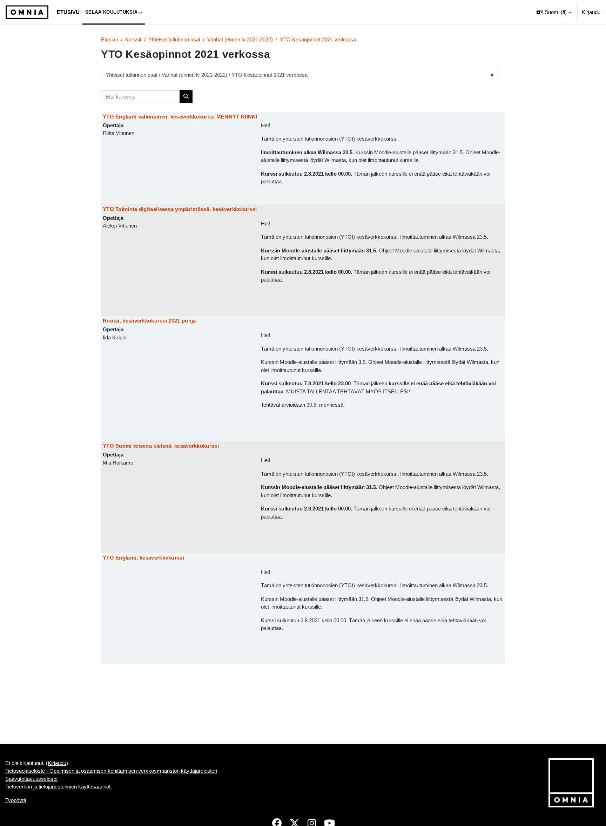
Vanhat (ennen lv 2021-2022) (240, 39)
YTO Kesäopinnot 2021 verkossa (318, 39)
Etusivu (109, 39)
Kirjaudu (591, 12)
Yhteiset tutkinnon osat (174, 39)
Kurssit (133, 39)
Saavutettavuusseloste (31, 779)
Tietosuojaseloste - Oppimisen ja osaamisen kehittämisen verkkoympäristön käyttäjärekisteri (111, 771)
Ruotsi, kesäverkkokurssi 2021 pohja (149, 321)
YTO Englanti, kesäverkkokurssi (143, 558)
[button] (554, 12)
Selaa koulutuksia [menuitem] (111, 12)
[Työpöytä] (27, 12)
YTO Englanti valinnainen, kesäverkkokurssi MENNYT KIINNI (180, 117)
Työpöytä (15, 800)
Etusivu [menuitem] (68, 12)
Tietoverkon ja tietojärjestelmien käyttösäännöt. (58, 787)
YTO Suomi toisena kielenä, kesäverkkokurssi (161, 446)
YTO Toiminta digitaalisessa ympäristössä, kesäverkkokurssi (180, 209)
